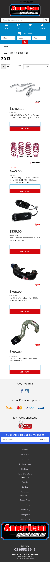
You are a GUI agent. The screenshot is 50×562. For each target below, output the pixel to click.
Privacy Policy (25, 500)
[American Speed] (25, 9)
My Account (25, 454)
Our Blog (25, 487)
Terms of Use (25, 519)
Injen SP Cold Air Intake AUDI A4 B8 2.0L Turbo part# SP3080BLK (24, 299)
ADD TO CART (25, 128)
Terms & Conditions (25, 474)
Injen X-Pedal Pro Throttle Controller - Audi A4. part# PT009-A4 (25, 239)
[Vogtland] (35, 162)
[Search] (46, 20)
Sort (19, 65)
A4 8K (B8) (19, 53)
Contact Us (25, 492)
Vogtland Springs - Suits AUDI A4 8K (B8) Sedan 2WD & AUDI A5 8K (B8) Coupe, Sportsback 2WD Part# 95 (24, 180)
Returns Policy (25, 505)
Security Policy (25, 509)
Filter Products (8, 46)
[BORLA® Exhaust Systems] (37, 102)
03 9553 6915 (26, 2)
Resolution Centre (25, 464)
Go (25, 42)
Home (5, 53)
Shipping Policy (25, 514)
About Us (25, 482)
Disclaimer (25, 469)
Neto (32, 559)
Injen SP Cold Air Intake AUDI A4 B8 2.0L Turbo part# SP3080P (24, 359)
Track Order (25, 459)
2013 (28, 53)
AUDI (11, 53)
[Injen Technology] (37, 224)
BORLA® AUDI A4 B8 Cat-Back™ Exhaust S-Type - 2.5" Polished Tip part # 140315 (24, 116)
